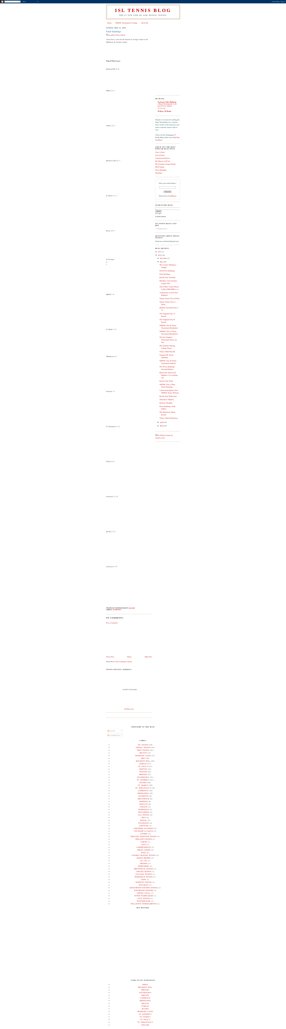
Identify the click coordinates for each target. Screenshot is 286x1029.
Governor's (143, 777)
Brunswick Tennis (143, 869)
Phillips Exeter (144, 839)
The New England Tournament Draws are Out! (168, 339)
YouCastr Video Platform (167, 102)
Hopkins (143, 801)
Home (109, 23)
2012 (160, 252)
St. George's (143, 780)
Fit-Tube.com (129, 709)
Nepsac (143, 820)
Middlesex (143, 793)
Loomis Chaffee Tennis (144, 855)
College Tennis (144, 874)
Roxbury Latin (143, 755)
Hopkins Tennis (144, 882)
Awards (144, 863)
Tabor (143, 842)
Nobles (143, 763)
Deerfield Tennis (144, 877)
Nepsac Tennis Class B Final (169, 298)
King (143, 852)
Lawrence (143, 790)
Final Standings (113, 31)
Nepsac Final (143, 893)
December (163, 258)
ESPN (143, 879)
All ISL (143, 860)
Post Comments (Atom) (124, 661)
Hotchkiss (143, 812)
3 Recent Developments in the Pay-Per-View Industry (167, 105)
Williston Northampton (144, 904)
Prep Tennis (143, 750)
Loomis (143, 834)
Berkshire (143, 866)
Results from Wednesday (168, 396)
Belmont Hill (143, 761)
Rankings (144, 796)
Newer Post (110, 657)
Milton (143, 753)
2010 (160, 255)
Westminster (143, 901)
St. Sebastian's (143, 788)
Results (144, 804)
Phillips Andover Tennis (144, 836)
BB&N (145, 984)
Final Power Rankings (167, 271)
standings (117, 609)
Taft (143, 844)
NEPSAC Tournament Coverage (126, 23)
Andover (143, 825)
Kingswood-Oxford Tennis (144, 887)
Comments (114, 735)
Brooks (143, 774)
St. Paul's (143, 766)
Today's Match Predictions (169, 418)
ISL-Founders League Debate (165, 164)
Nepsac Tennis (143, 747)
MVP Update (159, 167)
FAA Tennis (143, 815)
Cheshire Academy (144, 828)
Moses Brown (144, 858)
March (162, 426)
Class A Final (160, 152)
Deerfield (143, 809)
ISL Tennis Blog (143, 10)
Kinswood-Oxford (143, 890)
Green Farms (143, 850)
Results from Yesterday (168, 277)
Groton (143, 769)
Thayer (143, 772)
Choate (143, 807)
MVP (144, 817)
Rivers (143, 782)
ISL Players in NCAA (162, 161)
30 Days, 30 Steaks (164, 111)
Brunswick (143, 799)
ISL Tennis (143, 745)
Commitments (144, 847)
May (161, 262)
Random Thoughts (166, 403)
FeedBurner (172, 196)
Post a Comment (112, 623)
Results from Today (166, 381)
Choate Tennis (143, 871)
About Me (144, 23)
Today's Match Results (167, 351)
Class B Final (159, 155)
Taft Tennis (144, 898)
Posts (112, 731)
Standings (158, 173)
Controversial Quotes (162, 158)
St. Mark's (143, 785)
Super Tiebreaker (143, 896)
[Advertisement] (123, 639)
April (162, 422)
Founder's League (143, 831)
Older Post (148, 657)
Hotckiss (143, 885)
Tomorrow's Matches (167, 399)
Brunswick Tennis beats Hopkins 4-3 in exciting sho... (169, 375)
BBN (143, 758)
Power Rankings (161, 170)
